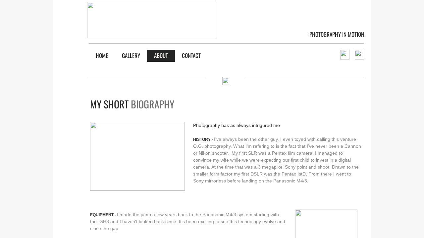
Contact (191, 55)
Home (102, 55)
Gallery (131, 55)
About (161, 55)
